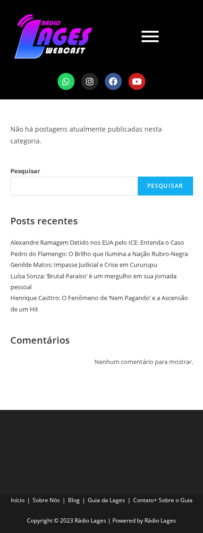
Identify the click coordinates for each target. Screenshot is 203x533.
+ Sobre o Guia (173, 500)
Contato (143, 500)
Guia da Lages (106, 500)
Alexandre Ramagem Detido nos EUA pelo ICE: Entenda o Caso (97, 242)
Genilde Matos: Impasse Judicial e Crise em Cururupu (83, 264)
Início (18, 500)
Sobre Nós (46, 500)
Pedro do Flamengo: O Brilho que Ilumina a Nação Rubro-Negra (99, 253)
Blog (74, 500)
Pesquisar (25, 171)
